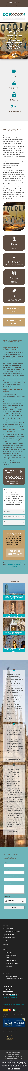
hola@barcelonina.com (10, 997)
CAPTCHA (7, 896)
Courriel (7, 869)
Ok (8, 1068)
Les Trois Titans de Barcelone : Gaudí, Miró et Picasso (14, 626)
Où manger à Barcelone (11, 976)
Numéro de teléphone (11, 876)
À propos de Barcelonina (9, 938)
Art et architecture (11, 960)
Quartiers (9, 966)
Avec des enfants (11, 961)
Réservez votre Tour (9, 934)
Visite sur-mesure (8, 935)
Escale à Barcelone (11, 965)
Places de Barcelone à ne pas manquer (15, 978)
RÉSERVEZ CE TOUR (14, 310)
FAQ (7, 940)
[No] (26, 1065)
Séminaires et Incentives (11, 955)
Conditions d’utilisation (11, 1058)
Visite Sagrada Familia (11, 930)
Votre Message (8, 883)
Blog (5, 949)
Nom (6, 862)
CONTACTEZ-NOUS (14, 322)
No (12, 1068)
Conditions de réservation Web (13, 1056)
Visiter (7, 957)
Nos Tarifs (13, 1060)
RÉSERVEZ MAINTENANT (15, 552)
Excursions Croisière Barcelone (13, 931)
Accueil (6, 926)
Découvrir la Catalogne (12, 963)
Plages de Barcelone (10, 975)
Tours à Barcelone (8, 928)
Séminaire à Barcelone (9, 937)
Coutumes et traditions (11, 954)
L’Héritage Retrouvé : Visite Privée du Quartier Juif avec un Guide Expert (14, 643)
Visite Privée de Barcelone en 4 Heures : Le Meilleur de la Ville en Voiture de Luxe (14, 591)
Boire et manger (9, 952)
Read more (17, 1068)
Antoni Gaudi (10, 958)
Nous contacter (10, 6)
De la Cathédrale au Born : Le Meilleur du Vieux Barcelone (14, 608)
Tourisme (6, 973)
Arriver (7, 951)
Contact (6, 944)
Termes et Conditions (11, 942)
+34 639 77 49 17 (12, 996)
